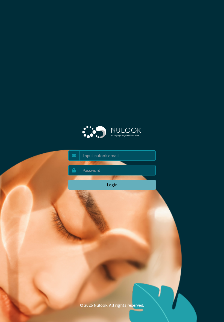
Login (112, 184)
